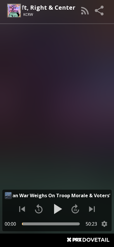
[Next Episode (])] (92, 209)
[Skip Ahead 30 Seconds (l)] (75, 209)
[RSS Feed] (85, 10)
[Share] (99, 10)
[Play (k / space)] (57, 209)
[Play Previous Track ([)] (22, 209)
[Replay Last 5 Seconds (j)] (39, 209)
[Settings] (104, 224)
